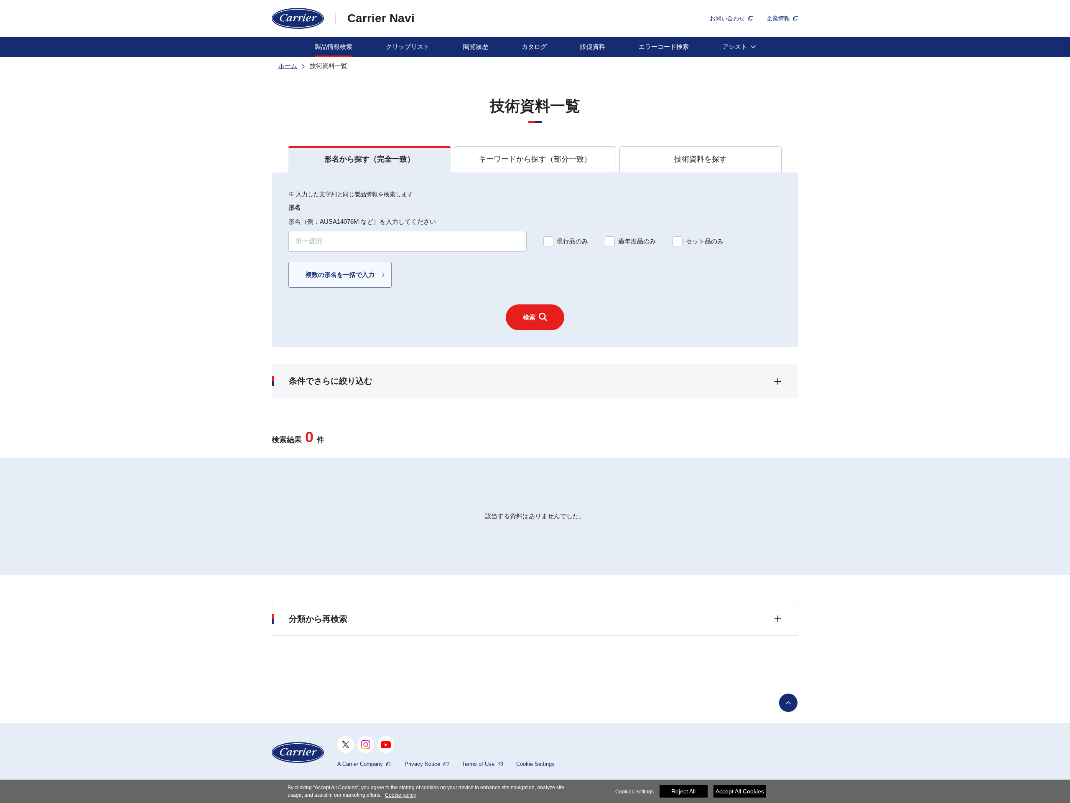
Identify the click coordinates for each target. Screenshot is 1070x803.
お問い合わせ (727, 18)
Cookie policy (400, 795)
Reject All (683, 791)
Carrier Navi (381, 18)
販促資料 (592, 46)
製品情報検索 (333, 46)
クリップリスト (408, 46)
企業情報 (778, 18)
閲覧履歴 (475, 46)
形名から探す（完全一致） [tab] (369, 159)
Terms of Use (478, 764)
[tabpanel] (535, 259)
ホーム (287, 65)
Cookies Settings (634, 792)
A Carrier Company (360, 764)
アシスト (734, 46)
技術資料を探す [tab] (700, 159)
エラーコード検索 (664, 46)
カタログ (534, 46)
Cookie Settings (535, 764)
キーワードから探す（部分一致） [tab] (535, 159)
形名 (294, 207)
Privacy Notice (422, 764)
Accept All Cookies (740, 791)
